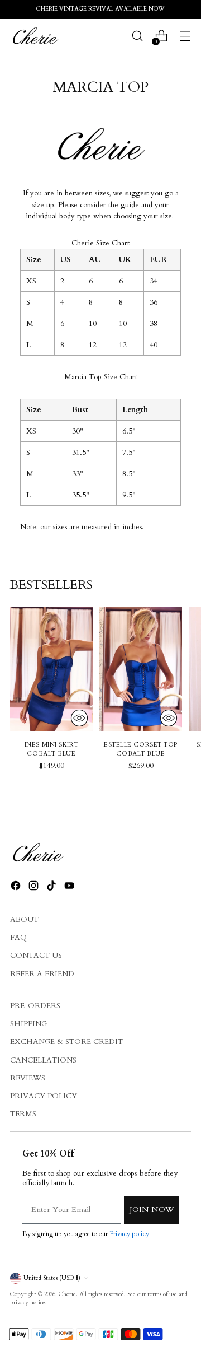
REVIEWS (27, 1078)
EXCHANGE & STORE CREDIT (66, 1042)
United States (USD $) (51, 1278)
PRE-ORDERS (35, 1006)
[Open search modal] (137, 36)
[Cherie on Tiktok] (52, 887)
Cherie (67, 1294)
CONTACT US (36, 955)
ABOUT (24, 920)
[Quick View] (79, 718)
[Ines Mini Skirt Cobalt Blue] (51, 669)
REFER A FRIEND (42, 974)
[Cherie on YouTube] (70, 887)
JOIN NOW (152, 1209)
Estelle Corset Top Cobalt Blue (141, 749)
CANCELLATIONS (43, 1060)
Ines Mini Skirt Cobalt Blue (51, 749)
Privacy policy (129, 1233)
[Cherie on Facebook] (16, 887)
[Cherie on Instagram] (34, 887)
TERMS (23, 1114)
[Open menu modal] (185, 36)
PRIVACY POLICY (43, 1096)
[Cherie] (35, 36)
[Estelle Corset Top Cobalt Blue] (140, 669)
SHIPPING (28, 1024)
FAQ (18, 938)
